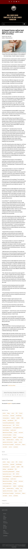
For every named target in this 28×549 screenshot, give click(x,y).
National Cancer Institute (7, 432)
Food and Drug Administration (8, 422)
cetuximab (12, 415)
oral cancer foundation (7, 435)
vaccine (10, 447)
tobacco (23, 444)
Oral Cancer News (11, 385)
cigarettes (13, 418)
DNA (22, 418)
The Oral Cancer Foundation (8, 444)
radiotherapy (20, 437)
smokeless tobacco (10, 439)
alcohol (4, 413)
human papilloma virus (17, 427)
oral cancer (21, 432)
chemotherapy (18, 415)
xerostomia (15, 447)
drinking (4, 420)
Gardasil (17, 422)
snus (21, 439)
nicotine (15, 432)
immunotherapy (6, 430)
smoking (17, 439)
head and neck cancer (7, 425)
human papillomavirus (7, 427)
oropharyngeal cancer (7, 437)
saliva (4, 439)
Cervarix (20, 413)
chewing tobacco (6, 418)
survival (20, 442)
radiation (14, 437)
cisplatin (18, 418)
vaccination (5, 447)
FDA (16, 420)
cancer (12, 413)
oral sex (14, 435)
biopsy (8, 413)
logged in (10, 403)
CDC (17, 413)
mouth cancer (13, 430)
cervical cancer (6, 415)
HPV (14, 425)
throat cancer (18, 444)
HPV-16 (17, 425)
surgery (15, 442)
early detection (10, 420)
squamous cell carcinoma (8, 442)
